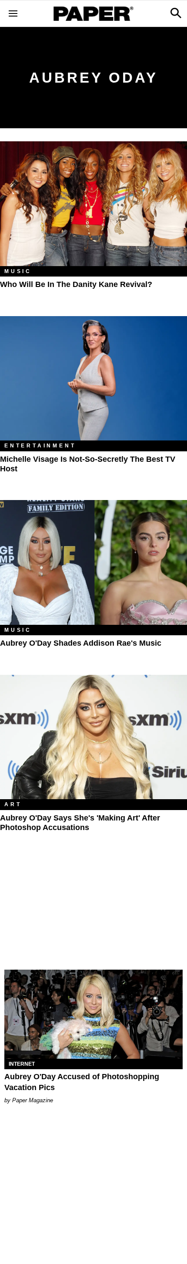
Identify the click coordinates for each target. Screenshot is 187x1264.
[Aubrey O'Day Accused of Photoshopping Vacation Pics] (93, 1014)
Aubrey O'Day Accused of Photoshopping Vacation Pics (81, 1082)
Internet (22, 1064)
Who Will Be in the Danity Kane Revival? (76, 284)
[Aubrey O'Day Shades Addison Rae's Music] (93, 562)
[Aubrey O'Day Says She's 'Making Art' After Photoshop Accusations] (93, 737)
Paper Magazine (32, 1100)
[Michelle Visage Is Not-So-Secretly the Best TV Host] (93, 378)
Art (12, 804)
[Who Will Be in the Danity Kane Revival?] (93, 203)
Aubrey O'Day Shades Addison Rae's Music (80, 643)
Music (18, 271)
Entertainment (40, 446)
